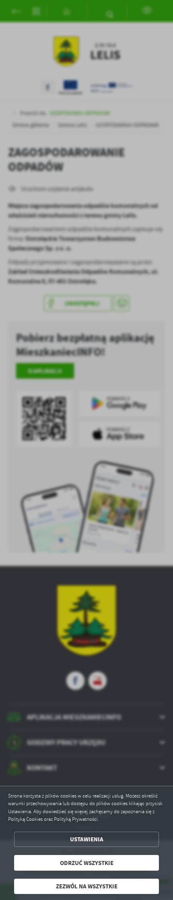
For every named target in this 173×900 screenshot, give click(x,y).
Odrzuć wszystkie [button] (86, 863)
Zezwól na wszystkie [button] (86, 886)
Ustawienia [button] (86, 839)
